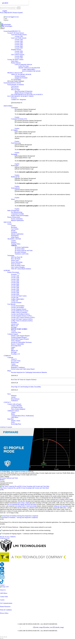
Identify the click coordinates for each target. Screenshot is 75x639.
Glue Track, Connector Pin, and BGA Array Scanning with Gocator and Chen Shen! (24, 488)
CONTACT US (4, 538)
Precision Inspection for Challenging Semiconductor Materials (29, 372)
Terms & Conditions (6, 610)
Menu (2, 28)
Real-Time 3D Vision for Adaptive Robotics (23, 379)
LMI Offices (3, 593)
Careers (2, 600)
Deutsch (15, 12)
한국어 (10, 12)
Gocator (2, 481)
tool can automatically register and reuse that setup (21, 504)
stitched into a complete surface (60, 499)
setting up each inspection (61, 506)
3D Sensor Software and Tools (9, 478)
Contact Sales (4, 596)
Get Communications (6, 603)
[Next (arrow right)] (2, 638)
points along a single (23, 502)
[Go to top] (1, 635)
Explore (17, 117)
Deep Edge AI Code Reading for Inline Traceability (26, 387)
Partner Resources (5, 606)
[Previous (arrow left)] (0, 638)
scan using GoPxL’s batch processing (25, 506)
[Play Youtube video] (37, 449)
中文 (1, 12)
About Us (3, 590)
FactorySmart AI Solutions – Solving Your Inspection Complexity (19, 517)
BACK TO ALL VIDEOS (8, 537)
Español (20, 12)
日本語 (5, 12)
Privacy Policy (4, 613)
